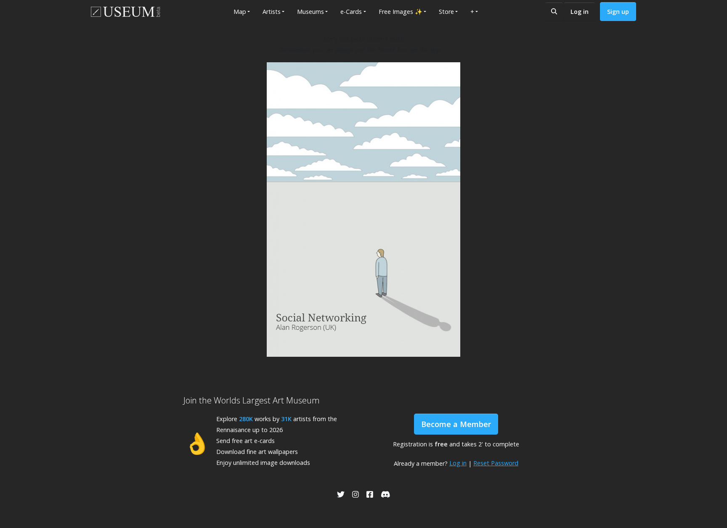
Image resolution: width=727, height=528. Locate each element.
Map (239, 12)
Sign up (618, 12)
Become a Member (456, 424)
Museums (310, 12)
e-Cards (351, 12)
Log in (579, 12)
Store (446, 12)
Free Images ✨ (400, 12)
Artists (272, 12)
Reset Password (495, 463)
